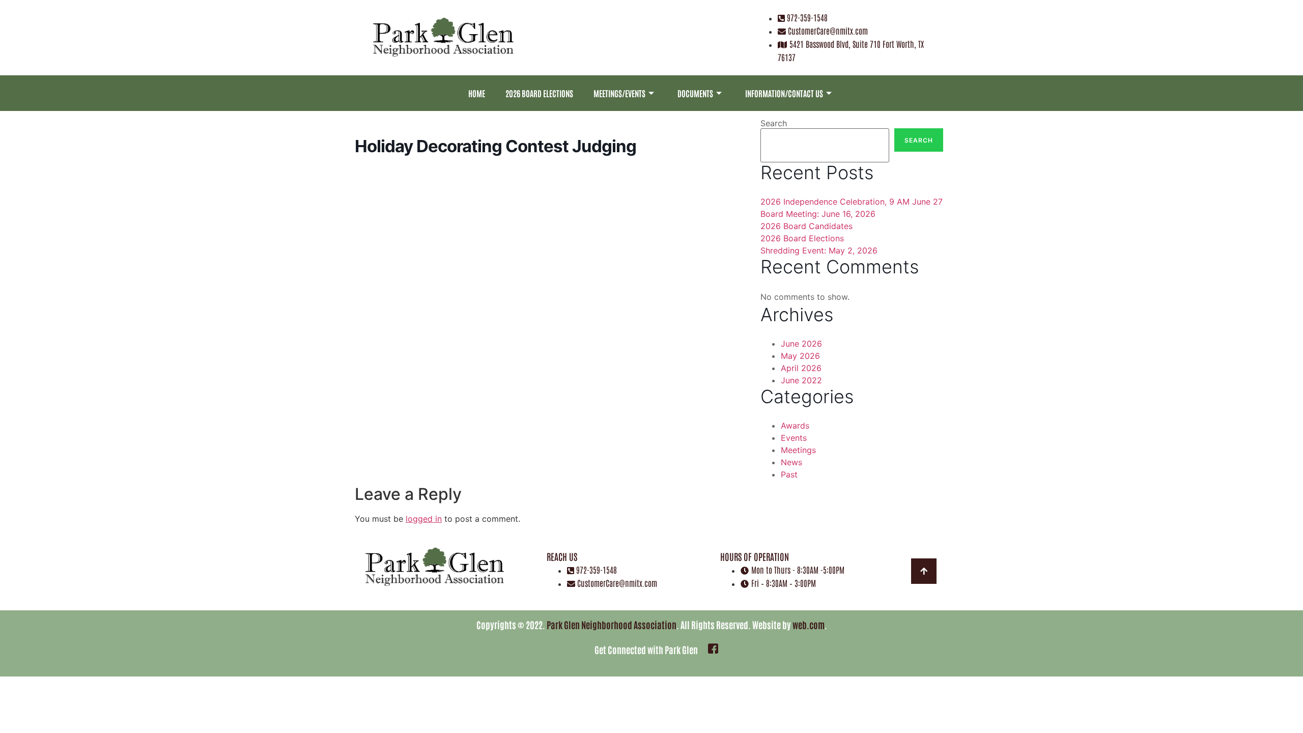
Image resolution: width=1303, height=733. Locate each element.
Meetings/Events (619, 93)
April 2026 (801, 368)
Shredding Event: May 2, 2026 (818, 250)
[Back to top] (924, 571)
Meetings (798, 450)
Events (794, 438)
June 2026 (801, 344)
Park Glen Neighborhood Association (611, 624)
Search (773, 123)
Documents (695, 93)
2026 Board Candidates (806, 226)
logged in (424, 519)
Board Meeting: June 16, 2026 (817, 214)
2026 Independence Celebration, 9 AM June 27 (851, 201)
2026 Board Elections (539, 93)
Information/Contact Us (784, 93)
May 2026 (800, 356)
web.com (808, 624)
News (791, 462)
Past (789, 474)
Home (476, 93)
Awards (795, 425)
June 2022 (801, 380)
